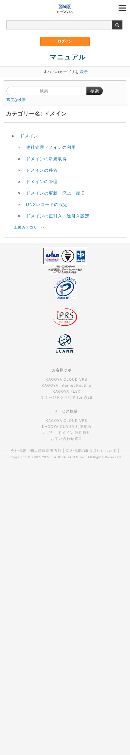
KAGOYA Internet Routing (66, 385)
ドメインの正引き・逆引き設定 (57, 215)
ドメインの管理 (42, 181)
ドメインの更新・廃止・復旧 (55, 192)
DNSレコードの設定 (47, 204)
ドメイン (29, 135)
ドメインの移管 (42, 170)
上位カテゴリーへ (29, 227)
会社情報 (18, 450)
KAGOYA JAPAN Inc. (69, 457)
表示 (84, 71)
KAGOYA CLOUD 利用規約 (66, 426)
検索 (94, 90)
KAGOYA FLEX (66, 391)
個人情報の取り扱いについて (91, 450)
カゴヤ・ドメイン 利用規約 (66, 432)
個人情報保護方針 (46, 450)
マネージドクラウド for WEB (67, 397)
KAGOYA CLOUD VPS (66, 379)
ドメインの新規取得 (46, 158)
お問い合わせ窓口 (66, 438)
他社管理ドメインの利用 (51, 147)
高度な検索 (16, 99)
